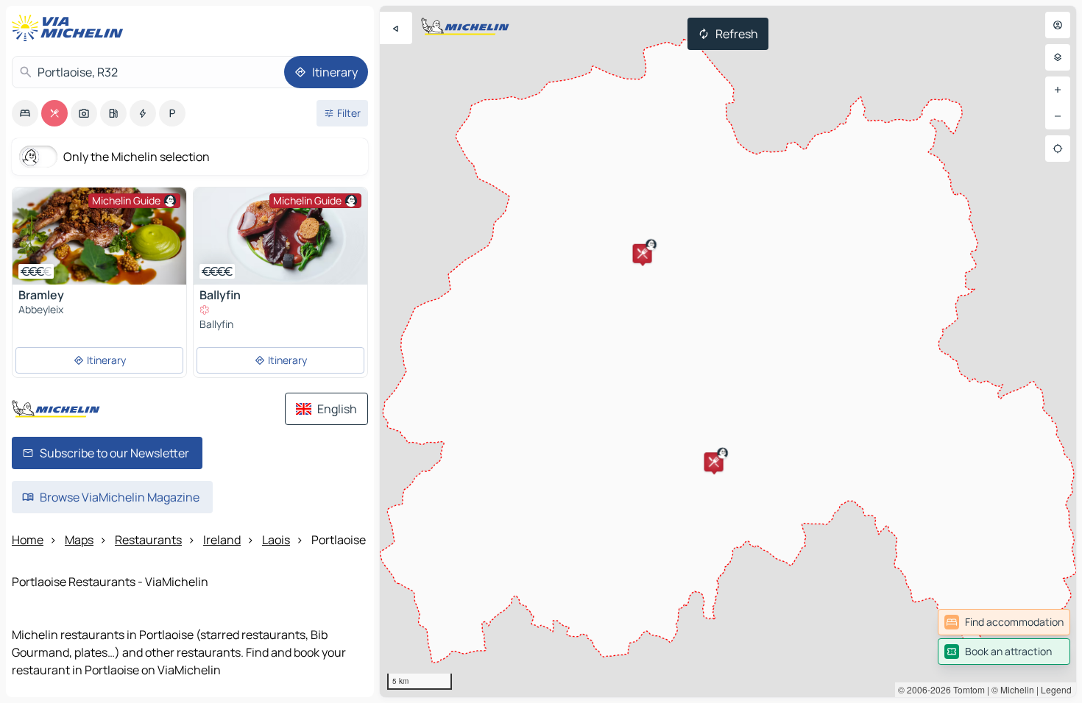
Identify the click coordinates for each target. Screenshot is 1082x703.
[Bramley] (99, 236)
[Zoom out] (1057, 116)
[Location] (1057, 148)
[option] (25, 113)
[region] (728, 351)
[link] (1004, 622)
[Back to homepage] (71, 28)
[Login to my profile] (1057, 25)
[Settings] (1057, 57)
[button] (714, 461)
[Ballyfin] (280, 236)
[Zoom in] (1057, 89)
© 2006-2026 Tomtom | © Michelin (966, 689)
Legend (1056, 689)
